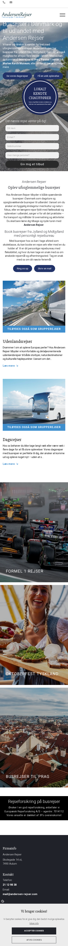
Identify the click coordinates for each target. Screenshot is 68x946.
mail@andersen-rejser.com (20, 894)
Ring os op (22, 268)
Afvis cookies (34, 940)
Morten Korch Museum (16, 63)
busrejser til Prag (29, 59)
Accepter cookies (34, 931)
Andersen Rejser (34, 224)
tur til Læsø (46, 63)
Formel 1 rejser (50, 59)
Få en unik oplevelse (48, 75)
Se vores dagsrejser (17, 75)
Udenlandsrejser (17, 341)
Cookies (3, 901)
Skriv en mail (44, 268)
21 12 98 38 (10, 884)
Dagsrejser (12, 439)
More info (34, 923)
